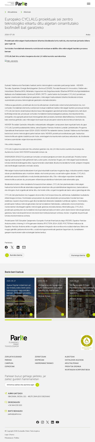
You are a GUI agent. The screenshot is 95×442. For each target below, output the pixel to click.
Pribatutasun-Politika (12, 438)
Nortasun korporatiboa (77, 370)
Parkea (8, 360)
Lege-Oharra (9, 435)
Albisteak (27, 12)
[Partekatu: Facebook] (6, 247)
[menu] (88, 4)
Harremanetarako (44, 363)
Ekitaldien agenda (74, 360)
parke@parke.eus (14, 414)
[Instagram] (42, 422)
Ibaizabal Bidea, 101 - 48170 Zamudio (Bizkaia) (29, 396)
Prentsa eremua (73, 366)
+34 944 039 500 (15, 405)
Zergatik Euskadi (13, 357)
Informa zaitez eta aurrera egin (20, 385)
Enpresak (39, 360)
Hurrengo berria (78, 255)
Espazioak (9, 366)
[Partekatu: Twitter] (12, 247)
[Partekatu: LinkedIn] (18, 247)
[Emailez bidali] (23, 247)
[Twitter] (47, 422)
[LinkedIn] (52, 422)
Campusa (9, 363)
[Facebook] (37, 422)
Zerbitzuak (40, 357)
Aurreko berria (16, 255)
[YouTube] (57, 422)
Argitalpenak (71, 363)
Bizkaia (47, 296)
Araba (88, 34)
